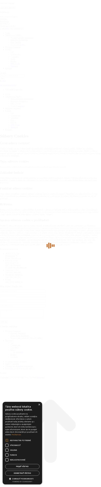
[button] (22, 478)
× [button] (39, 405)
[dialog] (22, 443)
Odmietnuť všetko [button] (22, 473)
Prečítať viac (16, 435)
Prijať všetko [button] (22, 466)
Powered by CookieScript (22, 482)
